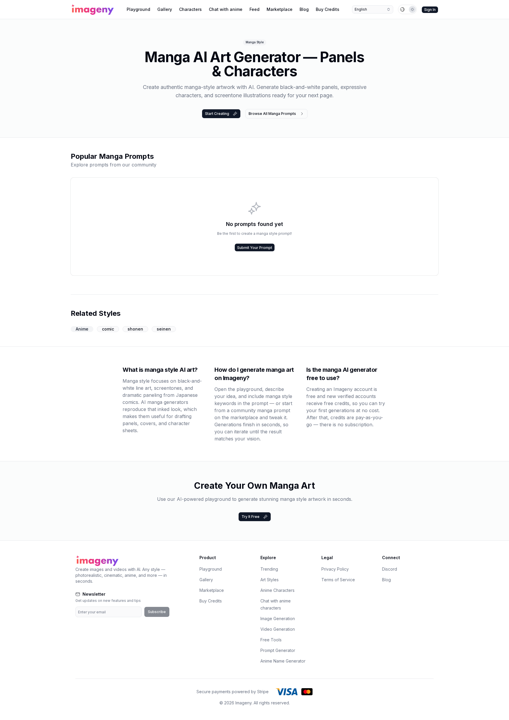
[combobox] (372, 9)
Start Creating (217, 113)
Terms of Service (338, 579)
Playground (138, 9)
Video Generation (277, 629)
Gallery (164, 9)
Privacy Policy (335, 569)
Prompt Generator (277, 650)
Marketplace (279, 9)
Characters (190, 9)
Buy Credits (327, 9)
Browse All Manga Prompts (272, 113)
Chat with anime (225, 9)
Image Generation (277, 618)
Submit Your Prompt (254, 247)
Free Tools (271, 639)
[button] (407, 9)
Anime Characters (277, 590)
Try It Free (251, 516)
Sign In (430, 9)
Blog (304, 9)
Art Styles (269, 579)
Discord (389, 569)
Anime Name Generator (282, 660)
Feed (254, 9)
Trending (269, 569)
